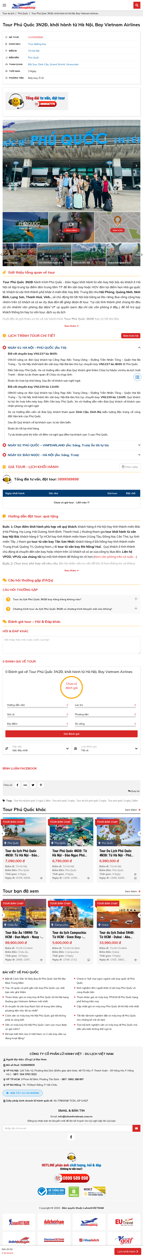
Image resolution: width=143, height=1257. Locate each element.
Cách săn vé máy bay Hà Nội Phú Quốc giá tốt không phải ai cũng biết (35, 1017)
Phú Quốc (23, 13)
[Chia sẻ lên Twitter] (33, 785)
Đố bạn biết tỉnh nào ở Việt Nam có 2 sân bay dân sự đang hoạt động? (35, 1036)
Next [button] (136, 166)
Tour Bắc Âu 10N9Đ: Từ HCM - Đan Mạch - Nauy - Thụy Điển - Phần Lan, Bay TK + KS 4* (24, 939)
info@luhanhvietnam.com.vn (75, 1116)
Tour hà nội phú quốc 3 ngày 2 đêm (32, 800)
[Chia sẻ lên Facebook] (17, 785)
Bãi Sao (32, 64)
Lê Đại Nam (40, 1059)
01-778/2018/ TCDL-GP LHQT (71, 1100)
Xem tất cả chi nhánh (24, 1093)
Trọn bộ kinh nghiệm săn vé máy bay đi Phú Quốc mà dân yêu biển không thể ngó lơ (107, 1027)
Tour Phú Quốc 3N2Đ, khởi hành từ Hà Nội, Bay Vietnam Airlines (65, 13)
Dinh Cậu (43, 64)
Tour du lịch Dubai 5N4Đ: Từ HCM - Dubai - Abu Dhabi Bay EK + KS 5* (116, 937)
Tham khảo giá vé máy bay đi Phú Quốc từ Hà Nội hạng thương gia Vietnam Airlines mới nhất (37, 999)
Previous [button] (6, 166)
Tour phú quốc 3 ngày (63, 800)
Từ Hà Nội (33, 50)
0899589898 (68, 479)
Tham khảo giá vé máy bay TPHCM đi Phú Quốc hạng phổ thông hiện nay (107, 999)
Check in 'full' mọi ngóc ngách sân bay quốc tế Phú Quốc (106, 980)
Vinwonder (72, 64)
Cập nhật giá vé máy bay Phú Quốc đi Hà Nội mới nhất (108, 1006)
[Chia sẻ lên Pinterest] (41, 785)
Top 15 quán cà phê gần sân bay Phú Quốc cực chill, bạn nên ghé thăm (35, 990)
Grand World (57, 64)
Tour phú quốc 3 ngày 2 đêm (123, 800)
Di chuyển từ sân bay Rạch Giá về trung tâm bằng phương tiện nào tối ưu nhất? (33, 1008)
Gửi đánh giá (71, 733)
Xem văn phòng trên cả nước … (115, 556)
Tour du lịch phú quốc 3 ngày (91, 800)
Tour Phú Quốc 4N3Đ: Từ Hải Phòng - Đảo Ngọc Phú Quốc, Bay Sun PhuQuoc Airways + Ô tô (118, 857)
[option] (71, 166)
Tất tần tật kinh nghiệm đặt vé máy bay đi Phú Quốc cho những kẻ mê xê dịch (106, 1017)
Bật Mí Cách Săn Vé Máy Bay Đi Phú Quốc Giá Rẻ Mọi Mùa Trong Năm (35, 980)
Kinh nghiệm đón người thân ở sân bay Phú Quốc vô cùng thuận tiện (106, 990)
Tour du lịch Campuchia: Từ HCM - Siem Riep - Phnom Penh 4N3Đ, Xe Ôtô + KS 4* (71, 939)
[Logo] (23, 5)
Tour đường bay (37, 44)
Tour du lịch (8, 13)
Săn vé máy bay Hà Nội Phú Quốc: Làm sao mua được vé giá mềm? (36, 1027)
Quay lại (135, 791)
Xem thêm (70, 326)
